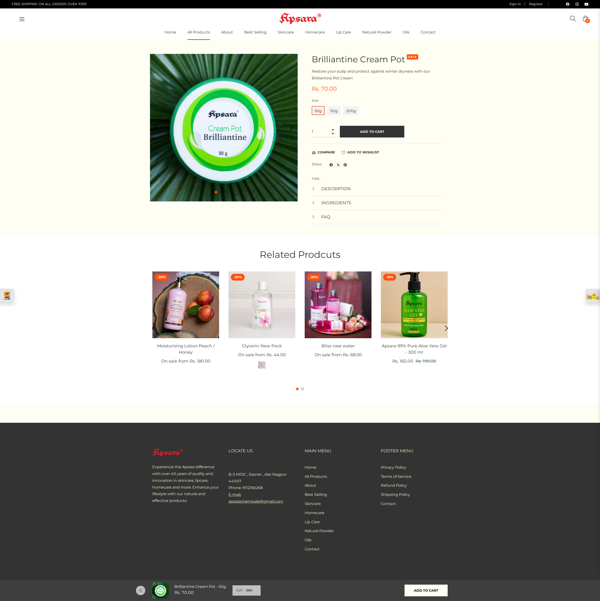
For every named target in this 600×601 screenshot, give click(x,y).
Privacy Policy (393, 467)
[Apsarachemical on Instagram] (577, 4)
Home (310, 467)
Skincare (313, 503)
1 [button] (216, 192)
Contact (312, 549)
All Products (316, 476)
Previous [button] (156, 128)
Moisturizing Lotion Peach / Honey (186, 349)
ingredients (335, 202)
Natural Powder (319, 531)
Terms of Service (396, 476)
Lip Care (312, 522)
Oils (308, 540)
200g (351, 111)
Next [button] (292, 128)
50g (318, 111)
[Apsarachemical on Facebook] (568, 4)
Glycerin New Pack (262, 346)
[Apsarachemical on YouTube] (586, 4)
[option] (186, 325)
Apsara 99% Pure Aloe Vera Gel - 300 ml (414, 349)
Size (315, 100)
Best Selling (316, 494)
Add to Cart (426, 590)
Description (335, 188)
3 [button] (226, 192)
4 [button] (231, 192)
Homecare (314, 513)
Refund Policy (394, 485)
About (310, 485)
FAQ (325, 216)
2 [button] (221, 192)
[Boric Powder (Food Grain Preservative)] (7, 296)
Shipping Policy (395, 494)
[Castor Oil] (593, 296)
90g (334, 111)
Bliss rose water (338, 346)
